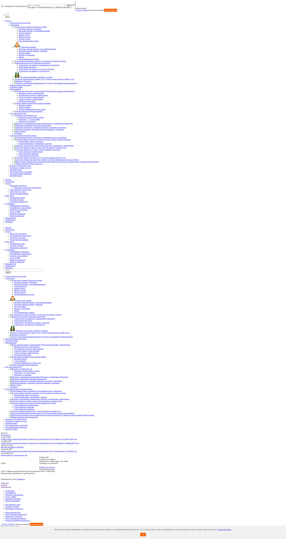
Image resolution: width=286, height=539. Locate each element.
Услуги (8, 184)
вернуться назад (49, 469)
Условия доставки (16, 200)
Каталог (8, 21)
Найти (8, 272)
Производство (10, 218)
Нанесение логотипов (18, 186)
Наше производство (13, 512)
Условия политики (224, 530)
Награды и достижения (19, 210)
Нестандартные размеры (19, 194)
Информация (10, 220)
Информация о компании (19, 206)
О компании (10, 204)
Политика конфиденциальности (17, 520)
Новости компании (17, 216)
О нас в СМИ (15, 212)
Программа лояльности (19, 202)
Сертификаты (10, 493)
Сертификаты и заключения (20, 208)
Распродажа (9, 182)
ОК (143, 534)
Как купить (9, 196)
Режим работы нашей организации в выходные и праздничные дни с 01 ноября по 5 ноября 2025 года (40, 443)
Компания (5, 483)
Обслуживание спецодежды (20, 190)
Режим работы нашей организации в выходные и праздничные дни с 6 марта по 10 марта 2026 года (39, 439)
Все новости (5, 435)
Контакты (9, 222)
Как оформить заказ (17, 198)
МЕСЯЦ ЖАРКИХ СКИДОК (12, 447)
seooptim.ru (21, 479)
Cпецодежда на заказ (18, 192)
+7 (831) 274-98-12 (82, 10)
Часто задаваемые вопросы (15, 518)
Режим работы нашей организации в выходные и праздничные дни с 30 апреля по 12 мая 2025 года (39, 451)
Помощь (4, 485)
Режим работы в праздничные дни (14, 455)
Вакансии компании (17, 214)
